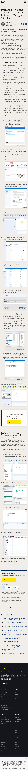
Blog (2, 744)
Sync (16, 692)
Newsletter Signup (5, 748)
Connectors (3, 717)
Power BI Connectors (5, 707)
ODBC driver (9, 34)
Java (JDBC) (3, 694)
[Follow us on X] (24, 24)
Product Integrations (5, 719)
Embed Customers (5, 723)
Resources (3, 746)
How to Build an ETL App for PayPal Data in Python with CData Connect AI (15, 619)
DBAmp (16, 698)
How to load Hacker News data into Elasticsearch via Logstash (13, 637)
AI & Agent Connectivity (6, 721)
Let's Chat (5, 683)
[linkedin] (2, 679)
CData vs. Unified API (5, 728)
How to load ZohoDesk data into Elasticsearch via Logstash (12, 642)
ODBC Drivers (4, 692)
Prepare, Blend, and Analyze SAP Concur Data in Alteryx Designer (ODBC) (14, 646)
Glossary (3, 750)
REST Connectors (4, 703)
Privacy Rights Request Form (15, 765)
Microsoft (17, 746)
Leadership (17, 725)
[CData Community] (10, 679)
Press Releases (18, 719)
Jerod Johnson (9, 22)
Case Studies (3, 742)
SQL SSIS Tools (18, 696)
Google (16, 744)
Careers (16, 730)
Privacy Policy (18, 763)
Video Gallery (4, 753)
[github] (7, 679)
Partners (16, 728)
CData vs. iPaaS (4, 725)
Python (2, 698)
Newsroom (17, 721)
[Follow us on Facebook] (21, 24)
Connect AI (17, 694)
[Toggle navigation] (25, 2)
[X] (5, 679)
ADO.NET (3, 696)
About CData (17, 717)
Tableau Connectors (5, 709)
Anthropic (17, 740)
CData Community (5, 740)
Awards (16, 723)
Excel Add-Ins (4, 705)
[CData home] (6, 2)
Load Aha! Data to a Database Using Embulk (15, 634)
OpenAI (16, 750)
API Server (3, 701)
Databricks (17, 742)
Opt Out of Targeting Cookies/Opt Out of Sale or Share (14, 768)
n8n (15, 748)
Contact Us (17, 732)
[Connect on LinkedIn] (26, 24)
